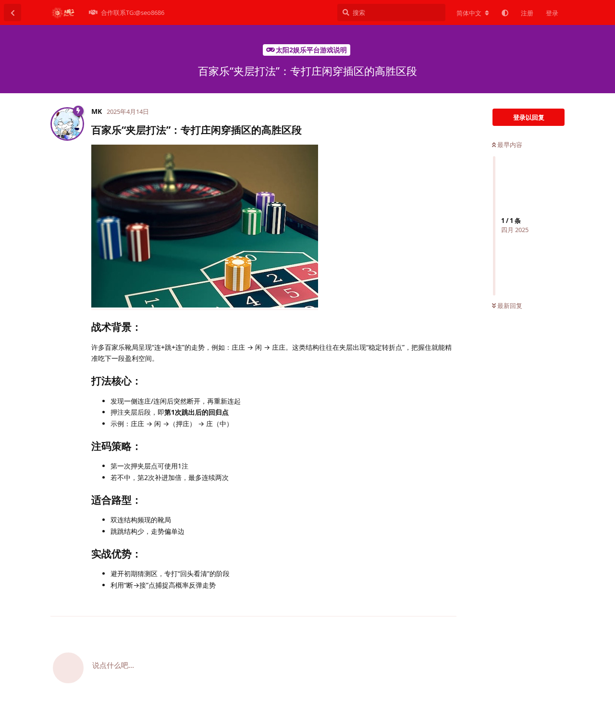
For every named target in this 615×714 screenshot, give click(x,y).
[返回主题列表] (12, 12)
